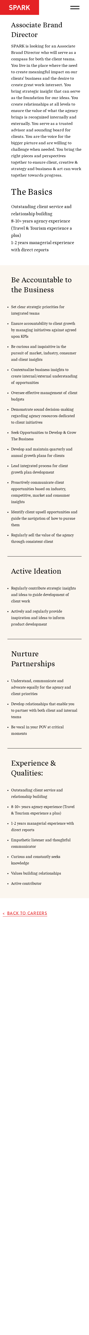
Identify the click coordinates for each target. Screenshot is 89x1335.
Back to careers (27, 913)
